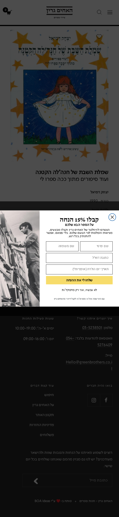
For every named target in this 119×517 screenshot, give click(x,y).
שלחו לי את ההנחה (79, 280)
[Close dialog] (112, 217)
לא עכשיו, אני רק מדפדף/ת (79, 290)
